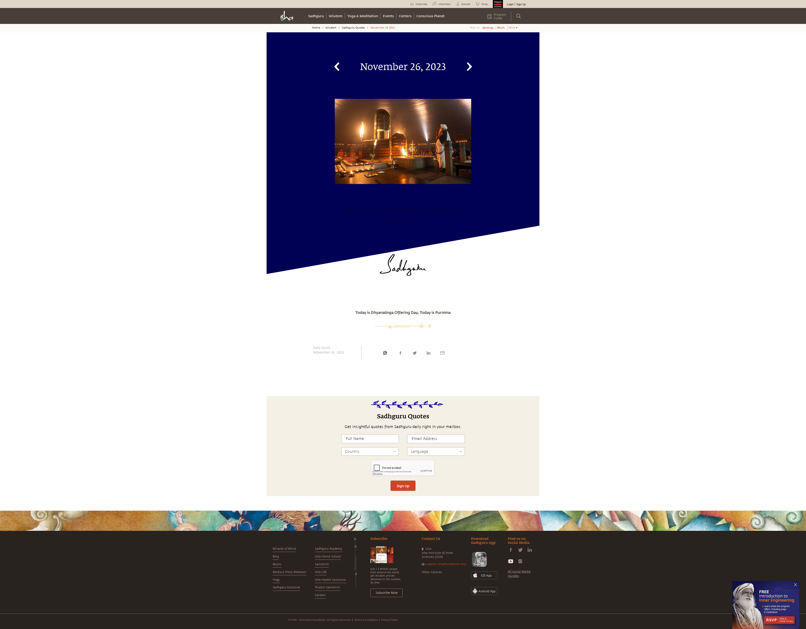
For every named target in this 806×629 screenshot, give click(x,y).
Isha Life (321, 572)
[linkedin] (428, 354)
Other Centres (432, 572)
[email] (442, 354)
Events (388, 16)
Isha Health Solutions (330, 579)
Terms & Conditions (366, 619)
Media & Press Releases (289, 572)
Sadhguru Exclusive (286, 587)
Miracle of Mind (284, 548)
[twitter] (414, 354)
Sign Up (521, 4)
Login (510, 4)
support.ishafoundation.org (445, 564)
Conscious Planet (430, 16)
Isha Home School (328, 556)
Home (316, 27)
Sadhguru (316, 16)
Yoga (276, 579)
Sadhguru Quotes (353, 27)
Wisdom (336, 16)
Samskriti (322, 564)
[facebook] (400, 354)
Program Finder (500, 16)
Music (277, 564)
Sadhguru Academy (328, 548)
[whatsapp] (385, 354)
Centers (405, 16)
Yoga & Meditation (362, 16)
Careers (320, 595)
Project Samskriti (327, 587)
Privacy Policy (389, 619)
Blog (276, 556)
